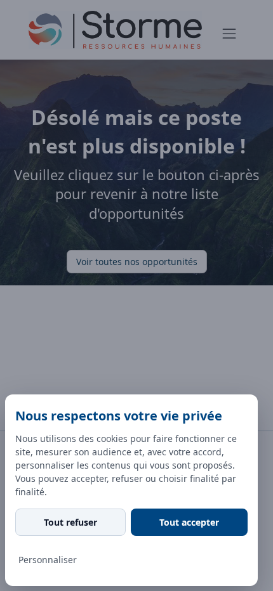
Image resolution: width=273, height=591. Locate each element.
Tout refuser (70, 522)
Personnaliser (47, 560)
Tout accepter (189, 522)
